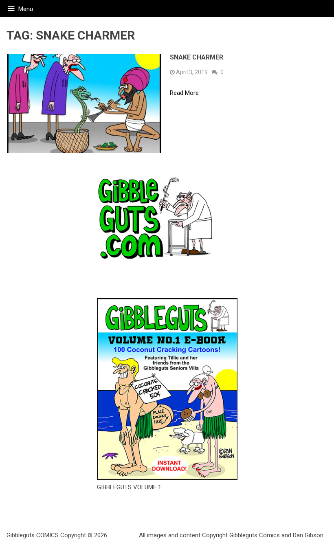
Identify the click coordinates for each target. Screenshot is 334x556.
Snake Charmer (196, 57)
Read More (184, 93)
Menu (25, 9)
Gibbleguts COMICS (33, 535)
